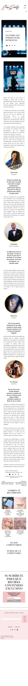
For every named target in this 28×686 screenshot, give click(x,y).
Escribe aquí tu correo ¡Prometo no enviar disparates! (14, 594)
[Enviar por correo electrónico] (7, 45)
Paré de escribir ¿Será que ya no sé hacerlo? (7, 512)
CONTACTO (17, 627)
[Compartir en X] (9, 45)
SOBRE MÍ (10, 627)
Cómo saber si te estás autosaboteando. (20, 532)
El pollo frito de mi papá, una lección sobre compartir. (7, 533)
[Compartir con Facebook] (12, 45)
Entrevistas (14, 477)
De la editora (18, 476)
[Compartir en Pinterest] (15, 45)
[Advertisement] (14, 662)
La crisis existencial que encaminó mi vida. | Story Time (20, 513)
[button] (24, 7)
